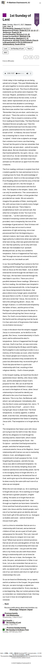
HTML (5, 653)
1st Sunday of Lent (17, 48)
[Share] (37, 57)
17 (37, 30)
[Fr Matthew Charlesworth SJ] (3, 2)
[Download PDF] (26, 57)
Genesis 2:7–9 (19, 28)
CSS (11, 653)
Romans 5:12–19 (23, 34)
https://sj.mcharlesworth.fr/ (17, 656)
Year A (29, 48)
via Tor (26, 654)
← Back (6, 604)
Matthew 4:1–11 (22, 38)
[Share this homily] (37, 57)
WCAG (15, 653)
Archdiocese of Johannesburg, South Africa (18, 43)
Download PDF (23, 653)
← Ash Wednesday (11, 614)
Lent (4, 27)
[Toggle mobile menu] (40, 3)
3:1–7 (28, 28)
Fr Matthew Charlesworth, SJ (18, 3)
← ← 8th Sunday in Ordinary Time (16, 629)
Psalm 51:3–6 (25, 30)
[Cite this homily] (31, 57)
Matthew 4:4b (25, 36)
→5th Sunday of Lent (12, 621)
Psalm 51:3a (16, 32)
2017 (5, 52)
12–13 (33, 30)
